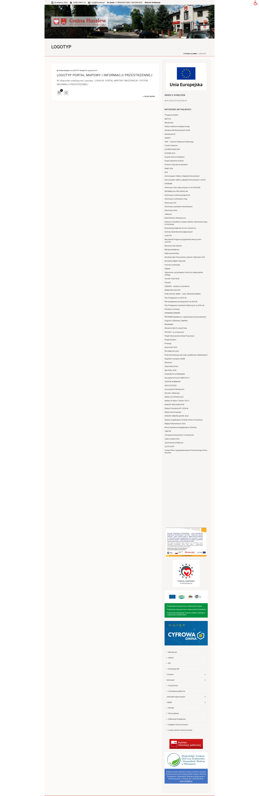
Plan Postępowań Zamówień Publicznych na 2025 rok (184, 305)
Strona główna (190, 53)
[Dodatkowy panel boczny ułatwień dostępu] (256, 3)
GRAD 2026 (169, 168)
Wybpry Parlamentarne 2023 (175, 424)
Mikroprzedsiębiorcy (172, 250)
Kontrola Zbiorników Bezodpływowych (179, 232)
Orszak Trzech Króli (172, 279)
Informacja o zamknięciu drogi (176, 199)
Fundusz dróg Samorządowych (176, 165)
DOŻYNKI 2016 (170, 153)
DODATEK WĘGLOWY (172, 149)
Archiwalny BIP (173, 669)
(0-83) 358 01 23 (79, 2)
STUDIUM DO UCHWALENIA (175, 374)
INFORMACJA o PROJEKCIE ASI (176, 191)
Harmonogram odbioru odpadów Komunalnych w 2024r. (185, 180)
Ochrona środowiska (172, 265)
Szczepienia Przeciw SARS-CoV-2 (177, 378)
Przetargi (168, 343)
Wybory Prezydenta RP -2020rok (176, 408)
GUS (166, 172)
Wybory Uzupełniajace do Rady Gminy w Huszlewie (183, 420)
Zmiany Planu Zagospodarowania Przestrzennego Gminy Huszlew (186, 451)
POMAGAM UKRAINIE (172, 313)
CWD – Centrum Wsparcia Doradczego (179, 142)
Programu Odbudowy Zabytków (176, 321)
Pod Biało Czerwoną (172, 309)
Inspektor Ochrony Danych (178, 725)
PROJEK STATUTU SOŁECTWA (176, 328)
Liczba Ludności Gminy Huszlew (180, 730)
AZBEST (168, 138)
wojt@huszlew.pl (98, 2)
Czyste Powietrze (171, 145)
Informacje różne (171, 210)
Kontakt (171, 708)
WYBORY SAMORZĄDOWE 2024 (176, 416)
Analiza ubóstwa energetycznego (177, 126)
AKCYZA (168, 119)
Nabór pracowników (172, 253)
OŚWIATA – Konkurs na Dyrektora (177, 286)
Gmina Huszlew (64, 70)
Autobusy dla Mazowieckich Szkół (177, 130)
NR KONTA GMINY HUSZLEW (175, 261)
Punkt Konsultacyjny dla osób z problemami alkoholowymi (186, 355)
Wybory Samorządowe (173, 412)
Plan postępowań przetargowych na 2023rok (181, 302)
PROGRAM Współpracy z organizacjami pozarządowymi (185, 317)
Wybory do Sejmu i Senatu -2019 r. (177, 401)
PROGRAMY (169, 324)
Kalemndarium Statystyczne (175, 218)
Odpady (167, 269)
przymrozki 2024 (171, 347)
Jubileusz (168, 214)
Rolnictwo (168, 363)
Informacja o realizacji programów (177, 195)
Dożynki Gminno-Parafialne (174, 157)
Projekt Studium (170, 340)
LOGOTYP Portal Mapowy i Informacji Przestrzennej (104, 75)
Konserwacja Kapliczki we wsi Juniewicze (180, 228)
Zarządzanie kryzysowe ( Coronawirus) (179, 435)
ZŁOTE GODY (169, 446)
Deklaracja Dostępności (177, 719)
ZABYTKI (168, 431)
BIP (169, 663)
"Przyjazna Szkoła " (172, 115)
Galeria (170, 658)
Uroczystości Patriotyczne (174, 389)
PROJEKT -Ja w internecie (174, 332)
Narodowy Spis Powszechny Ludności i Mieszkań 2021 (185, 257)
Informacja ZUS (170, 203)
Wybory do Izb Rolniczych (174, 397)
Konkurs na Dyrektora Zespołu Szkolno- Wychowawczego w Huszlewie (186, 223)
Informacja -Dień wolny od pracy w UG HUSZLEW (182, 188)
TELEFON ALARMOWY (173, 382)
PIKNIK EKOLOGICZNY (172, 290)
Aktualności (169, 123)
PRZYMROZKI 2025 (172, 351)
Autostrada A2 (170, 134)
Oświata (168, 283)
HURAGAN (168, 184)
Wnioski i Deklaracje (152, 3)
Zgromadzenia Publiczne (174, 443)
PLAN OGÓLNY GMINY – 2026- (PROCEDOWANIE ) (183, 294)
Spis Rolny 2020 (170, 370)
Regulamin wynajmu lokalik (175, 359)
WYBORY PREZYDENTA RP (174, 405)
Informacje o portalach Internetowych (178, 207)
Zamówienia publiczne (176, 691)
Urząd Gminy (173, 686)
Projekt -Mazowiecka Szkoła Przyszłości (179, 336)
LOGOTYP (75, 70)
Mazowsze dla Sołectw (173, 246)
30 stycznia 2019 (91, 70)
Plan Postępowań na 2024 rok (175, 298)
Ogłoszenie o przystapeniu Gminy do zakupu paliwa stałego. (184, 274)
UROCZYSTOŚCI (171, 386)
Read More (149, 96)
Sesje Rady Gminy (171, 366)
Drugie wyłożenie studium (174, 161)
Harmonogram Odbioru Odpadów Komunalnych (182, 176)
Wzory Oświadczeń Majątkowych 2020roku (181, 427)
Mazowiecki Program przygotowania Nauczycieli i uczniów (183, 241)
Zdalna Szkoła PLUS (172, 439)
